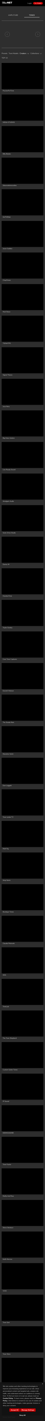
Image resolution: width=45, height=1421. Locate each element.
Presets (4, 53)
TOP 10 (5, 58)
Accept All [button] (14, 1410)
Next (37, 34)
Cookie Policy (8, 1398)
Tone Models (13, 53)
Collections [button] (34, 53)
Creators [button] (23, 53)
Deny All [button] (22, 1415)
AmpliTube (13, 15)
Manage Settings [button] (28, 1410)
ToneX (32, 15)
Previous (7, 34)
